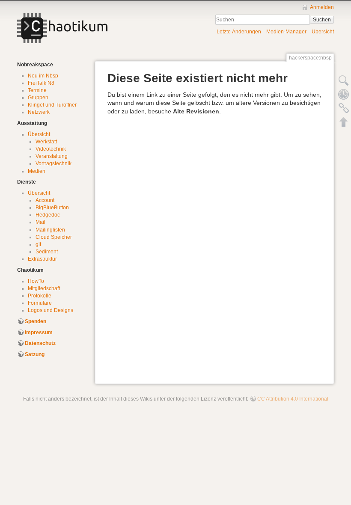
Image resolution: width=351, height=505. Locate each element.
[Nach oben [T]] (344, 121)
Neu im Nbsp (43, 76)
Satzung (35, 354)
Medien (36, 171)
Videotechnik (51, 149)
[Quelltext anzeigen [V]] (344, 80)
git (38, 244)
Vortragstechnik (53, 163)
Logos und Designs (50, 310)
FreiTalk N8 (41, 83)
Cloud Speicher (54, 237)
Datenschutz (40, 343)
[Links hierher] (344, 108)
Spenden (35, 321)
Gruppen (38, 98)
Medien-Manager (286, 32)
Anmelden (322, 7)
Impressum (39, 333)
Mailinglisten (50, 230)
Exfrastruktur (42, 259)
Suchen (322, 20)
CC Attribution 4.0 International (292, 399)
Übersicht (323, 32)
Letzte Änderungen (239, 32)
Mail (40, 222)
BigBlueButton (52, 208)
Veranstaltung (52, 156)
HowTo (36, 281)
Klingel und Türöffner (52, 105)
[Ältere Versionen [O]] (344, 94)
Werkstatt (46, 142)
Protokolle (39, 296)
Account (45, 200)
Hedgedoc (48, 215)
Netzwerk (39, 112)
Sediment (47, 252)
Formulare (40, 303)
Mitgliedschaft (44, 288)
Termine (37, 90)
